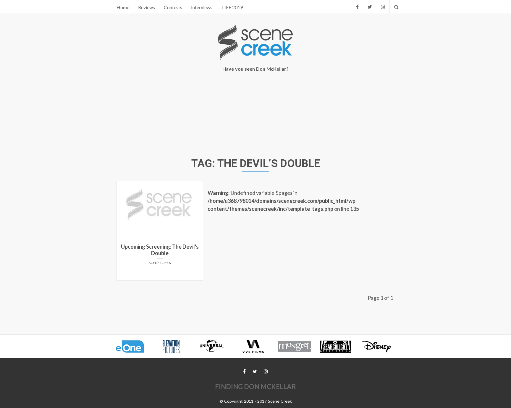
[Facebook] (357, 7)
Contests (173, 7)
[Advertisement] (255, 115)
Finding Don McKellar (255, 387)
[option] (132, 346)
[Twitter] (369, 7)
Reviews (146, 7)
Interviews (201, 7)
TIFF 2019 (232, 7)
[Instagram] (382, 7)
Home (123, 7)
